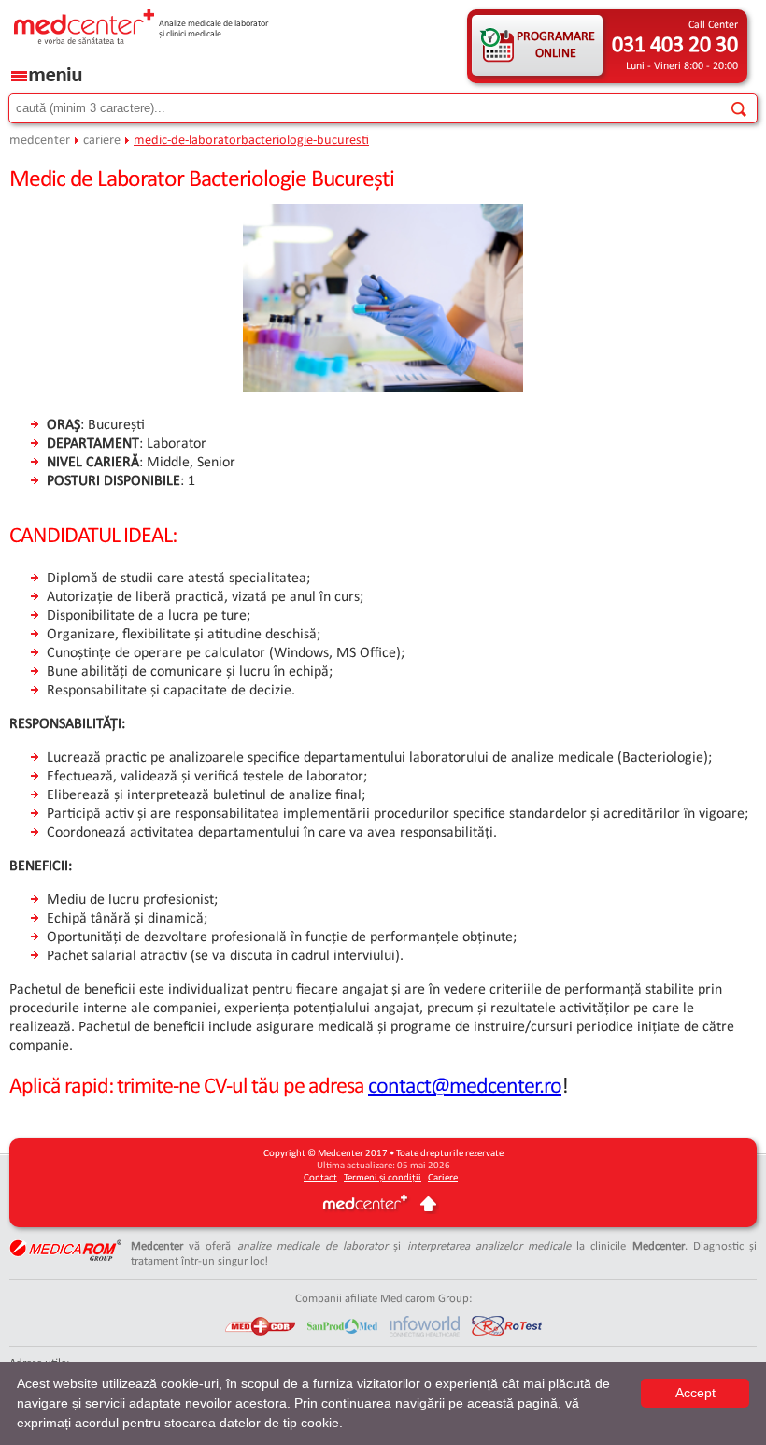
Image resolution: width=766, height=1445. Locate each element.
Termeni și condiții (382, 1178)
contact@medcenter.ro (464, 1087)
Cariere (443, 1178)
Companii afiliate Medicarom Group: (383, 1299)
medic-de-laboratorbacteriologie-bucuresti (251, 141)
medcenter (39, 141)
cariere (102, 141)
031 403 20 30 (675, 46)
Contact (320, 1178)
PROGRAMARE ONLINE (556, 45)
